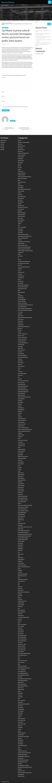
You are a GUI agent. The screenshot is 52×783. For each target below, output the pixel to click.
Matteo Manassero (21, 485)
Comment (3, 77)
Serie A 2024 (20, 628)
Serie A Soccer (20, 642)
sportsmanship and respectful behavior (24, 678)
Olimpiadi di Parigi (21, 559)
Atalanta (19, 169)
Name (3, 91)
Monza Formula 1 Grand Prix (23, 499)
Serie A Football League (22, 637)
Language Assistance (21, 443)
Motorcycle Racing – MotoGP (23, 510)
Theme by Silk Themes (5, 781)
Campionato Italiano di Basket (23, 234)
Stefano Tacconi (20, 687)
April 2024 (2, 149)
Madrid (19, 470)
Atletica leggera (20, 187)
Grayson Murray (21, 362)
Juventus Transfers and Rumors (23, 427)
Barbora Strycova (21, 198)
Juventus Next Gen (21, 422)
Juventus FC (20, 416)
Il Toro (19, 369)
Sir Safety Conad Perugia (22, 665)
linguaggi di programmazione (23, 456)
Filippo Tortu (20, 328)
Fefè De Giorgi (20, 322)
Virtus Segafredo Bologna (22, 745)
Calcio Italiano (20, 230)
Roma (19, 608)
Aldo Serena (20, 144)
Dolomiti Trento (20, 281)
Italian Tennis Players (21, 395)
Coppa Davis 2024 (21, 272)
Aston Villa (20, 167)
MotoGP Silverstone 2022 (22, 508)
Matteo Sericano (21, 487)
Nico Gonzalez (20, 543)
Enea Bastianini (20, 295)
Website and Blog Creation (22, 761)
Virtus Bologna (20, 743)
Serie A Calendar (21, 629)
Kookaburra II (20, 436)
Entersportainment (21, 297)
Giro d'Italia (20, 351)
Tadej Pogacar (20, 693)
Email (3, 96)
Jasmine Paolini (20, 402)
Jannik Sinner (20, 400)
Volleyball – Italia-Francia (22, 750)
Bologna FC (20, 210)
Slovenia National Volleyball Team (24, 667)
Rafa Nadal (20, 593)
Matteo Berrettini (21, 483)
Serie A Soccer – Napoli (22, 644)
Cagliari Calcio (20, 221)
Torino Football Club (21, 718)
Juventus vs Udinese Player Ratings (24, 431)
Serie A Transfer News (22, 649)
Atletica (19, 183)
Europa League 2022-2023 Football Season (25, 304)
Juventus (19, 414)
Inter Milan (20, 378)
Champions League (21, 243)
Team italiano (20, 696)
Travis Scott (20, 725)
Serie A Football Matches (22, 638)
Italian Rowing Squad (21, 393)
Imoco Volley (20, 371)
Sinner (19, 664)
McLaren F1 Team (5, 27)
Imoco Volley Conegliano (22, 373)
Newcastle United (21, 541)
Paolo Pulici (20, 572)
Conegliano (20, 268)
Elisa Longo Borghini (21, 292)
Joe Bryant (20, 405)
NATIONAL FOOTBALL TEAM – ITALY (25, 526)
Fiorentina (19, 330)
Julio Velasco (20, 411)
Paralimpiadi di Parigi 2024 (22, 573)
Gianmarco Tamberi (21, 349)
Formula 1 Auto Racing (22, 340)
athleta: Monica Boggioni (22, 178)
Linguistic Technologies (22, 458)
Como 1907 (20, 265)
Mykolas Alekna (21, 517)
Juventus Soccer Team (21, 423)
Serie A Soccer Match (21, 646)
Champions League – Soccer (22, 245)
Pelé (18, 584)
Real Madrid (20, 599)
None (19, 552)
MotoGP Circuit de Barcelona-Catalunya (25, 505)
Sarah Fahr (19, 620)
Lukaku (19, 465)
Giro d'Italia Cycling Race (22, 355)
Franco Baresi (20, 346)
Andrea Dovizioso (21, 160)
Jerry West (20, 404)
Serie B (19, 656)
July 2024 (2, 144)
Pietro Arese (20, 588)
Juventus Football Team (22, 420)
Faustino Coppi (20, 315)
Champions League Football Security (24, 248)
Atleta (19, 180)
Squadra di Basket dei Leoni (22, 680)
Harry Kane (20, 364)
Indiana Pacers (20, 375)
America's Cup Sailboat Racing (23, 153)
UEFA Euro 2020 (21, 734)
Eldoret (19, 290)
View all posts (12, 120)
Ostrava (19, 568)
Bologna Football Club (22, 212)
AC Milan (19, 140)
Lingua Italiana (20, 454)
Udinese (19, 730)
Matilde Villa (20, 481)
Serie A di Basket (21, 631)
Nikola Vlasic (20, 550)
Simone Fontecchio (21, 662)
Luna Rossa (20, 467)
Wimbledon (20, 763)
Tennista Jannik (20, 707)
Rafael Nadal (20, 595)
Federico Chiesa (20, 319)
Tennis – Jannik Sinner (21, 700)
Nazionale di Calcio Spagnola (23, 532)
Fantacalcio (20, 313)
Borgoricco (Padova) (21, 214)
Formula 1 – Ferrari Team (22, 339)
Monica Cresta (20, 494)
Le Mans (19, 447)
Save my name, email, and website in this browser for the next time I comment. (15, 106)
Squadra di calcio (21, 682)
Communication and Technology (23, 263)
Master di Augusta (21, 478)
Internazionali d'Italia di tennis (23, 386)
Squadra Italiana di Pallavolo (23, 685)
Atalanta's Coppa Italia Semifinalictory (24, 176)
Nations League (20, 528)
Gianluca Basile (20, 348)
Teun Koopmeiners (21, 709)
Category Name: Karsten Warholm (24, 241)
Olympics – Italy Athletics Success (24, 566)
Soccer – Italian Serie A (22, 669)
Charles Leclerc (20, 252)
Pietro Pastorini (20, 590)
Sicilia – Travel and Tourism (22, 660)
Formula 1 (19, 331)
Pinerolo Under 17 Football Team (23, 591)
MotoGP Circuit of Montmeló (23, 507)
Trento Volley (20, 727)
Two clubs (19, 729)
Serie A (19, 622)
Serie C (19, 658)
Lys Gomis (19, 469)
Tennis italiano (20, 705)
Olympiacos (20, 561)
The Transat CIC (21, 711)
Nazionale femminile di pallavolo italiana (25, 534)
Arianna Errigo (20, 162)
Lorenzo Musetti (21, 461)
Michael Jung (20, 492)
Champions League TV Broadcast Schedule (25, 250)
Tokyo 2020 (20, 714)
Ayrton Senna (20, 194)
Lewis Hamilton (20, 452)
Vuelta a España (20, 758)
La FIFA (19, 438)
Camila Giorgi (20, 232)
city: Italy (19, 259)
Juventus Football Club (22, 418)
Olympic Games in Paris (22, 564)
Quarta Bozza (7, 2)
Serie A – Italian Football (22, 624)
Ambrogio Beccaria (21, 149)
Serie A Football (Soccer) (22, 635)
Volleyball (19, 749)
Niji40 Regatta (20, 548)
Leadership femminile (21, 449)
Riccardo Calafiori (21, 604)
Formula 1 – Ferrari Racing (22, 337)
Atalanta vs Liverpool (21, 174)
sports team (20, 676)
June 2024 (2, 145)
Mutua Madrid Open (21, 516)
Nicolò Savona (20, 546)
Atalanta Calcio (20, 171)
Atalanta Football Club (22, 172)
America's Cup (20, 151)
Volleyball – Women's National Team (24, 752)
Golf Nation (20, 358)
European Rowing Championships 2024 (24, 308)
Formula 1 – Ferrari (21, 335)
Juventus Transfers (21, 425)
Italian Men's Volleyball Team (23, 389)
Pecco (19, 582)
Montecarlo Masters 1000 (22, 498)
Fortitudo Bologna (21, 344)
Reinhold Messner (21, 602)
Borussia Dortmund (21, 216)
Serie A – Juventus (21, 626)
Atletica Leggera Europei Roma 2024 (24, 189)
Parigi (19, 577)
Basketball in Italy (21, 205)
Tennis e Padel (20, 702)
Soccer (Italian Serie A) (22, 671)
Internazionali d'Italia (21, 384)
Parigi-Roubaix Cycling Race (23, 579)
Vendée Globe (20, 741)
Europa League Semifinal (22, 306)
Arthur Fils (19, 163)
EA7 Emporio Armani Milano (23, 286)
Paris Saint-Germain (21, 581)
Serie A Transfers (21, 651)
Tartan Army (20, 694)
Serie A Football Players (22, 640)
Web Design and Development (23, 759)
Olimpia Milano (20, 557)
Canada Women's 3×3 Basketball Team (24, 236)
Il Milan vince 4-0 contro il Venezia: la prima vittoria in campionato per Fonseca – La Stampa (43, 44)
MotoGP (19, 503)
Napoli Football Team (21, 523)
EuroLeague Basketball (22, 299)
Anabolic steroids (21, 156)
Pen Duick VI (20, 586)
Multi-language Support (22, 512)
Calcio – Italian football (22, 227)
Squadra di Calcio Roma (22, 684)
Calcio (19, 225)
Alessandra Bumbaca (21, 145)
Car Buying (20, 239)
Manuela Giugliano (21, 474)
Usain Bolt (19, 738)
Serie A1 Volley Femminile (22, 655)
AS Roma (19, 165)
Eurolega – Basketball (21, 301)
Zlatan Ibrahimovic (21, 776)
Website (3, 101)
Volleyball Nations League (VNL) (23, 756)
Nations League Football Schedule (24, 530)
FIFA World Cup (20, 324)
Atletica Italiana (20, 185)
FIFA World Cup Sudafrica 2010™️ (24, 326)
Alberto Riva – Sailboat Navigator (24, 142)
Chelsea (19, 254)
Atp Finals (19, 192)
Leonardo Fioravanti (21, 451)
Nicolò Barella (20, 544)
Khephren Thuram (21, 434)
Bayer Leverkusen (21, 209)
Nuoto (19, 555)
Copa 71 (19, 270)
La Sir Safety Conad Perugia (22, 440)
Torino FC (19, 716)
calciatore (19, 223)
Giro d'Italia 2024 (21, 353)
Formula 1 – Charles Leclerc (22, 333)
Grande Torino (20, 360)
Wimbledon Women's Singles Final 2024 (25, 767)
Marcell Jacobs (20, 476)
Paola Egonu (20, 570)
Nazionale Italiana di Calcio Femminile (24, 535)
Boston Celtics (20, 218)
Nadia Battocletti (21, 519)
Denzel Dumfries (21, 277)
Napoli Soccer (20, 525)
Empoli (19, 293)
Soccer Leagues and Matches (23, 673)
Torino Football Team (21, 720)
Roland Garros (20, 606)
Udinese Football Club (22, 732)
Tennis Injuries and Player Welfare (24, 703)
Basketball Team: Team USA (23, 207)
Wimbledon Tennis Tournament (23, 765)
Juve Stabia (20, 413)
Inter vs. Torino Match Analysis (23, 380)
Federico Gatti (20, 321)
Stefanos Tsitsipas (21, 689)
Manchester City (21, 472)
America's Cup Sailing (21, 154)
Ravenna (19, 597)
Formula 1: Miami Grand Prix (23, 342)
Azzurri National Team (22, 196)
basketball (20, 203)
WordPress (20, 768)
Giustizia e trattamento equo (23, 357)
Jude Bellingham (21, 407)
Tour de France (20, 721)
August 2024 (3, 142)
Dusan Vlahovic (20, 283)
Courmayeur (20, 274)
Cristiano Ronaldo (21, 275)
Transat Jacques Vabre (22, 723)
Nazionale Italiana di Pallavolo (23, 537)
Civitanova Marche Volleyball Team (24, 261)
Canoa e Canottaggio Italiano (23, 237)
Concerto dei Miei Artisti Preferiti (24, 266)
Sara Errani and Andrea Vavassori (23, 617)
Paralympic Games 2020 (22, 575)
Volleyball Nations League (22, 754)
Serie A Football (20, 633)
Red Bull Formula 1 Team (22, 600)
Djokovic (19, 279)
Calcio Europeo (20, 228)
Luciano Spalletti (21, 463)
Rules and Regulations (21, 611)
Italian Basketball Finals (22, 387)
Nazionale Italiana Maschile (22, 539)
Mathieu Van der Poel (21, 479)
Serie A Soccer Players (22, 647)
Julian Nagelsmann (21, 409)
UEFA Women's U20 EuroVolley (23, 736)
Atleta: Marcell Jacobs (22, 181)
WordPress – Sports (21, 770)
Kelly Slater (20, 432)
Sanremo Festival (21, 615)
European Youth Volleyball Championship (25, 310)
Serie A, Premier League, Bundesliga (24, 653)
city (18, 257)
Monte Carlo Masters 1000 (22, 496)
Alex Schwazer (20, 147)
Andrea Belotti (20, 158)
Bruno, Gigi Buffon (21, 219)
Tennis (19, 698)
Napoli (19, 521)
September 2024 (3, 140)
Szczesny (19, 691)
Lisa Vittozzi (20, 460)
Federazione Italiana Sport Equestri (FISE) (25, 317)
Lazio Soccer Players (21, 445)
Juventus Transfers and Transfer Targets (25, 429)
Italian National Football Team (23, 391)
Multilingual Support (21, 514)
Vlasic (19, 747)
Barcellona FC (20, 200)
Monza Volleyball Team (22, 501)
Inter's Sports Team (21, 382)
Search (36, 22)
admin (4, 44)
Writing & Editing (21, 774)
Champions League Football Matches (24, 246)
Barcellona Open (21, 201)
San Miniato (20, 613)
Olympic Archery (21, 563)
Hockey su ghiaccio (21, 366)
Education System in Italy (22, 288)
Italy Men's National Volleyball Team (24, 396)
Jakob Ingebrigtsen (21, 398)
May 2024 (2, 147)
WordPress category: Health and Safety (25, 772)
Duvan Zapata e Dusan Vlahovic (23, 284)
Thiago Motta (20, 712)
